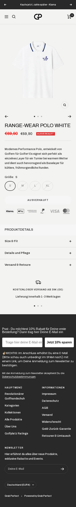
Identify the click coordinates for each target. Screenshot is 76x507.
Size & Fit (11, 241)
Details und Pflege (17, 253)
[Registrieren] (62, 469)
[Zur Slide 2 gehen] (38, 116)
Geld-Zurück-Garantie (56, 428)
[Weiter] (69, 116)
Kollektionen (13, 412)
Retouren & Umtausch (56, 435)
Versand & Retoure (18, 264)
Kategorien (12, 405)
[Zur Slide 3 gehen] (41, 116)
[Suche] (14, 16)
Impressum (49, 393)
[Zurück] (6, 116)
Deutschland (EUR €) (18, 485)
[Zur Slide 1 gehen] (34, 116)
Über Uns (10, 426)
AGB (45, 407)
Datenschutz (50, 400)
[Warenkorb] (69, 17)
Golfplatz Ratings (16, 433)
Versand (47, 414)
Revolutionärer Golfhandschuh (15, 396)
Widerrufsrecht (51, 421)
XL (47, 185)
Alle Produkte (13, 419)
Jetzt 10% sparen (59, 342)
